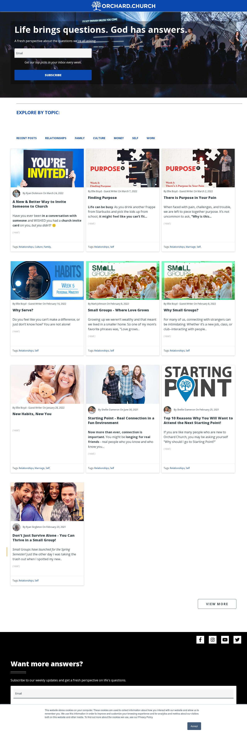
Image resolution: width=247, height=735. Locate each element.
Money (119, 138)
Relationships (55, 138)
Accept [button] (194, 726)
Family (80, 138)
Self (135, 138)
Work (151, 138)
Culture (99, 138)
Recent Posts (26, 138)
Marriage (191, 246)
